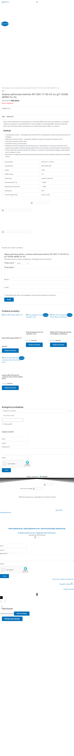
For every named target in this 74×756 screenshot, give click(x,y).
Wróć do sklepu (22, 613)
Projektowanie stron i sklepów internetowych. (37, 533)
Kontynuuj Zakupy (12, 619)
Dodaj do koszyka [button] (10, 350)
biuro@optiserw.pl (5, 512)
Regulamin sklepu (65, 584)
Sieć (12, 88)
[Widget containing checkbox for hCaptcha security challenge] (16, 463)
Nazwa (7, 279)
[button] (37, 594)
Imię (4, 439)
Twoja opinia (9, 267)
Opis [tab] (3, 116)
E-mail (6, 287)
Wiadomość (6, 447)
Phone (2, 564)
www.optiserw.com (31, 528)
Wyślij (6, 470)
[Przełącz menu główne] (37, 2)
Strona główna (6, 88)
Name (4, 458)
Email (4, 443)
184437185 (58, 510)
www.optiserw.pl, (15, 528)
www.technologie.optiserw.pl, (53, 528)
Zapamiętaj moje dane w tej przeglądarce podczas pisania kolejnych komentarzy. (31, 295)
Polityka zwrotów (68, 589)
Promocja (8, 424)
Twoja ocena (9, 263)
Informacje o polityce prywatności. (63, 579)
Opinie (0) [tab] (10, 116)
